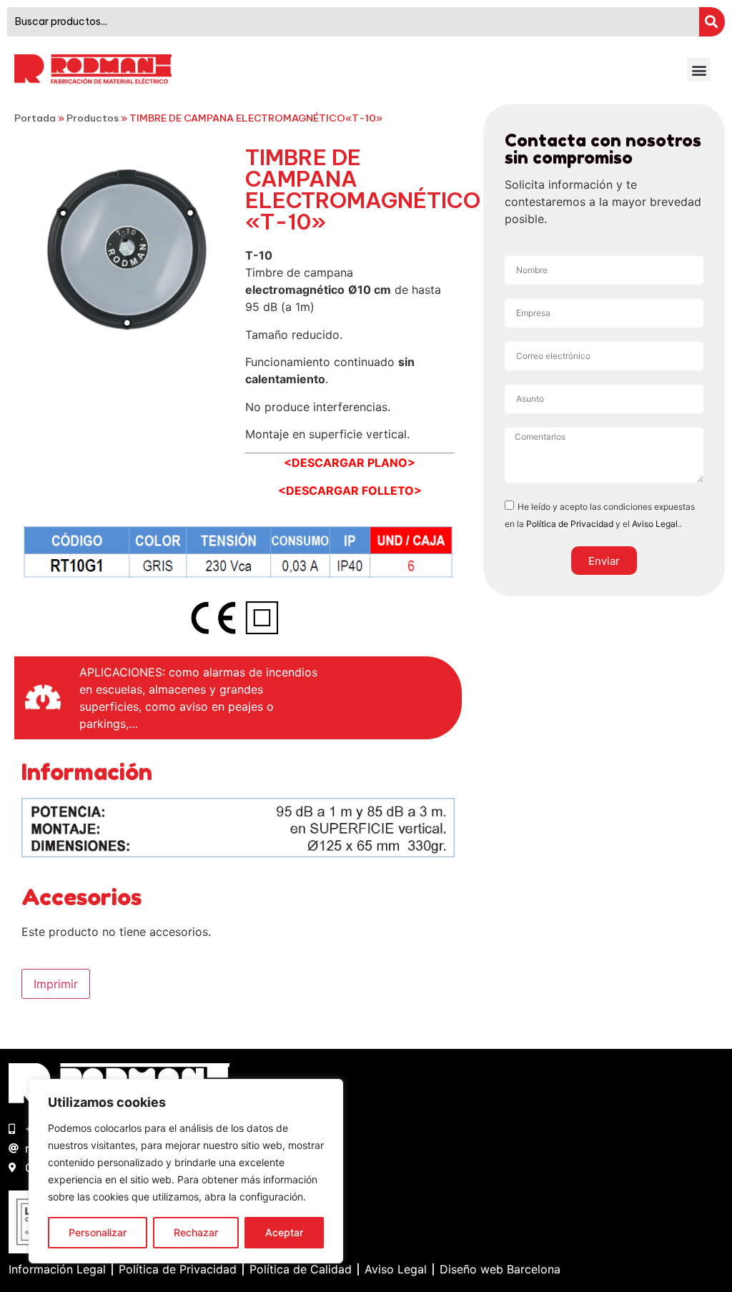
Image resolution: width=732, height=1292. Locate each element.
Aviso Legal (655, 523)
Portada (35, 118)
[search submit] (712, 21)
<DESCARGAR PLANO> (349, 462)
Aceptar (284, 1232)
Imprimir (56, 984)
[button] (699, 70)
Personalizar (98, 1232)
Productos (92, 118)
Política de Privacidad (569, 523)
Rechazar (196, 1232)
